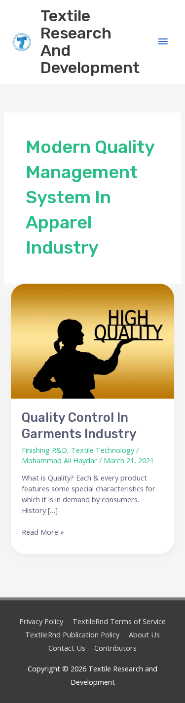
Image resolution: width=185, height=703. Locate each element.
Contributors (115, 648)
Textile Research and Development (90, 41)
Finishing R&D (44, 450)
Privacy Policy (41, 621)
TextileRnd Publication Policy (72, 634)
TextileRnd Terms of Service (119, 621)
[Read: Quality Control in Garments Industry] (92, 341)
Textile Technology (102, 450)
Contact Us (66, 648)
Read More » (43, 532)
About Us (144, 634)
